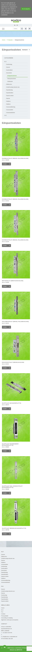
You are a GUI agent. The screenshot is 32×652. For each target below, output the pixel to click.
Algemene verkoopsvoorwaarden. (9, 619)
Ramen (8, 98)
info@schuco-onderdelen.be (10, 636)
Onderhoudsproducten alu (12, 87)
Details (5, 164)
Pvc (2, 612)
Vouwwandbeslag (10, 107)
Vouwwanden (9, 109)
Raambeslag (9, 90)
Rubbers (8, 101)
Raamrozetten (10, 95)
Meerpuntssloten (11, 78)
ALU (5, 61)
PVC (5, 115)
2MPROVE (19, 649)
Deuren (8, 67)
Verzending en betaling (7, 617)
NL (15, 25)
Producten (10, 40)
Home (3, 40)
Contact (3, 613)
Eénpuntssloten (12, 75)
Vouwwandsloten (10, 112)
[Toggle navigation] (3, 28)
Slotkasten (10, 81)
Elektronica (9, 84)
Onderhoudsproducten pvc (8, 591)
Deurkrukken (9, 70)
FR (17, 25)
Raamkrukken (9, 92)
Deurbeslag (9, 64)
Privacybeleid (4, 615)
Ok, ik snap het (26, 8)
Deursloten (9, 72)
